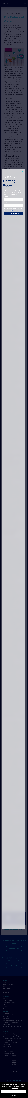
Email (5, 202)
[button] (22, 171)
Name (6, 196)
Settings (14, 1095)
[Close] (26, 1084)
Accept (13, 1092)
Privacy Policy (15, 1088)
